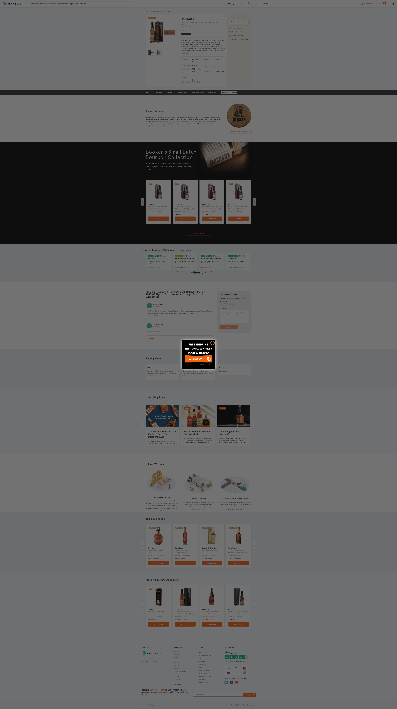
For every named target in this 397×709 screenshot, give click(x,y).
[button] (198, 358)
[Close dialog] (212, 343)
